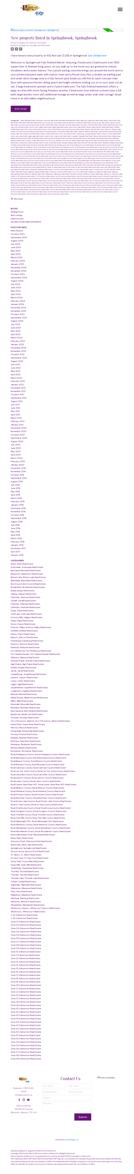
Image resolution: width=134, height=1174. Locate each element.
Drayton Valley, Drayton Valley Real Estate (99, 127)
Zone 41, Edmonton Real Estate (60, 189)
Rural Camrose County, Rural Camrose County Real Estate (38, 767)
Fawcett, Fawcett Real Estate (94, 129)
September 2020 (19, 438)
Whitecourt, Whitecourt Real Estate (28, 911)
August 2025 (17, 240)
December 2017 (18, 548)
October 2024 (18, 274)
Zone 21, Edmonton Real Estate (47, 185)
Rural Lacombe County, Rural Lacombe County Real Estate (88, 149)
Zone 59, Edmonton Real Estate (58, 194)
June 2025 (16, 247)
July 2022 (15, 364)
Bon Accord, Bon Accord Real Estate (54, 123)
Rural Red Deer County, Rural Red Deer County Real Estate (30, 156)
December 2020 (18, 428)
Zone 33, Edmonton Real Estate (107, 187)
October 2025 (18, 234)
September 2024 (19, 277)
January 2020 (17, 464)
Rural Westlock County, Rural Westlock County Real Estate (39, 824)
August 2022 (17, 361)
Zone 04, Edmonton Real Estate (26, 931)
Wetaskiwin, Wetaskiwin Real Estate (58, 174)
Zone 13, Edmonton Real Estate (99, 181)
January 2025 (17, 264)
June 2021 (15, 408)
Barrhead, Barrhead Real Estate (69, 120)
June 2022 (16, 367)
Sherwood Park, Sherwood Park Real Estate (68, 165)
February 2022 (18, 381)
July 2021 (15, 404)
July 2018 (15, 525)
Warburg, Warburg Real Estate (25, 898)
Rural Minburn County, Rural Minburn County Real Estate (37, 787)
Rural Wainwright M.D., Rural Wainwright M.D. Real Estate (81, 160)
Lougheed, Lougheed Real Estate (82, 136)
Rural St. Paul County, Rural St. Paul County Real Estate (37, 804)
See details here (97, 55)
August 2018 (17, 521)
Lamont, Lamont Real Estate (111, 134)
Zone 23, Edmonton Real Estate (90, 185)
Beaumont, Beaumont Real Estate (92, 120)
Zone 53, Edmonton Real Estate (36, 192)
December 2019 (18, 468)
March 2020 (17, 458)
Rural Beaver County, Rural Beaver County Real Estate (41, 147)
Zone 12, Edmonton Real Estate (78, 181)
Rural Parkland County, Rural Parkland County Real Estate (65, 154)
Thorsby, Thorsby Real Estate (83, 169)
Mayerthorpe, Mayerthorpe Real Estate (29, 697)
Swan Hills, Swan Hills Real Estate (26, 864)
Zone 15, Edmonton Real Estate (29, 183)
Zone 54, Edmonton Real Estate (58, 192)
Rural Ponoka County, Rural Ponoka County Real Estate (103, 154)
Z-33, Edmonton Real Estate (45, 176)
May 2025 (15, 250)
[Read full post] (67, 31)
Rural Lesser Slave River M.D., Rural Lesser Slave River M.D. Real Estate (92, 152)
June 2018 (15, 528)
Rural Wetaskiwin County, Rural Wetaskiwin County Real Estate (51, 163)
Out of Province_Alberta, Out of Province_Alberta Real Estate (65, 140)
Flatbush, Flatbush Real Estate (25, 647)
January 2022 (17, 384)
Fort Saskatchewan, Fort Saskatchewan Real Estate (61, 131)
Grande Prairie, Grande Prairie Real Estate (30, 660)
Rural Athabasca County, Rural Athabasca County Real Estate (73, 145)
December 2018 (18, 508)
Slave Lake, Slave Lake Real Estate (94, 165)
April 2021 (15, 414)
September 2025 (19, 237)
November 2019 (18, 471)
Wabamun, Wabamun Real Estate (100, 172)
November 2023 (18, 311)
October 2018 (17, 515)
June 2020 (16, 448)
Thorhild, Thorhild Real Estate (63, 169)
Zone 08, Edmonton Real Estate (103, 178)
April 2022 (16, 374)
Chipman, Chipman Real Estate (69, 125)
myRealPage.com (72, 1140)
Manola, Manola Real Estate (103, 136)
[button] (19, 1100)
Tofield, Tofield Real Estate (19, 172)
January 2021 (17, 424)
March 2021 (16, 418)
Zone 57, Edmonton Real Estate (26, 1052)
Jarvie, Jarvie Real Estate (67, 134)
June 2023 (16, 327)
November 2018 (18, 511)
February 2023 (18, 341)
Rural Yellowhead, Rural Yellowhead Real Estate (33, 834)
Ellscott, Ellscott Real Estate (51, 129)
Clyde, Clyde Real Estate (111, 125)
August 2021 (17, 401)
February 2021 (17, 421)
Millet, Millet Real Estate (35, 138)
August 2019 (17, 481)
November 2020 (18, 431)
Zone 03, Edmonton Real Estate (108, 176)
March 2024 (17, 297)
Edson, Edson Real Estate (33, 129)
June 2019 (15, 488)
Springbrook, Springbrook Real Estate (34, 45)
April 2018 (15, 535)
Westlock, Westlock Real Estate (35, 174)
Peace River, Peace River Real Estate (97, 140)
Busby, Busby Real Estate (100, 123)
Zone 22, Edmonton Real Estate (69, 185)
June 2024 (16, 287)
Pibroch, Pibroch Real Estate (24, 727)
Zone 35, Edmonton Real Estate (26, 1018)
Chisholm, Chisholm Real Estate (91, 125)
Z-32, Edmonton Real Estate (25, 176)
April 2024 (16, 294)
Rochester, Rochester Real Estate (41, 145)
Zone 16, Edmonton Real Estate (50, 183)
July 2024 (15, 284)
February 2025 (18, 260)
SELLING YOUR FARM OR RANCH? (26, 222)
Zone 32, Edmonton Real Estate (85, 187)
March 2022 (16, 378)
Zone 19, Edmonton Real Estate (25, 981)
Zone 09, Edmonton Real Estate (26, 948)
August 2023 (17, 321)
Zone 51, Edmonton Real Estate (25, 1035)
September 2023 (19, 317)
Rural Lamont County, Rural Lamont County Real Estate (37, 777)
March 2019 (16, 498)
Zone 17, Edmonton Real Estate (72, 183)
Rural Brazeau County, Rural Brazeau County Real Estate (78, 147)
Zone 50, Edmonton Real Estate (103, 189)
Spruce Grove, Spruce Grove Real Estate (32, 167)
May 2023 (15, 331)
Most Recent (17, 230)
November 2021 (18, 391)
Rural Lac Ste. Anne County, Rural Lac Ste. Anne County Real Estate (46, 149)
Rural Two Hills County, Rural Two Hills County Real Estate (43, 160)
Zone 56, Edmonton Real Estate (101, 192)
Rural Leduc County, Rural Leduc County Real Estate (51, 152)
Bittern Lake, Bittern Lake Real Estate (28, 577)
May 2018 (15, 531)
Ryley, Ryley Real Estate (46, 165)
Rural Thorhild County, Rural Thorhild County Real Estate (38, 814)
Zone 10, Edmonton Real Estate (36, 181)
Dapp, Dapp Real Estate (60, 127)
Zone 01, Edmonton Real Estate (65, 176)
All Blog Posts (17, 211)
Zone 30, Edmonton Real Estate (64, 187)
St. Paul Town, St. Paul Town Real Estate (79, 167)
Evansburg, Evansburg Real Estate (72, 129)
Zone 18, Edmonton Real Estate (93, 183)
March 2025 (16, 257)
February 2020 (18, 461)
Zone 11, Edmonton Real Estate (57, 181)
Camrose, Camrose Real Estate (29, 125)
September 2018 (18, 518)
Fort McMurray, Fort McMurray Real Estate (30, 131)
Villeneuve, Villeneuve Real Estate (61, 172)
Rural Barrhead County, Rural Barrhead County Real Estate (38, 757)
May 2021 (15, 411)
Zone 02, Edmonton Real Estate (86, 176)
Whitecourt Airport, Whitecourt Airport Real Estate (86, 174)
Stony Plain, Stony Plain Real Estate (104, 167)
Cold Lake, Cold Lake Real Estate (26, 614)
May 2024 (16, 291)
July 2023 (15, 324)
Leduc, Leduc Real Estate (19, 136)
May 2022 (15, 371)
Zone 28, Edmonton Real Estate (21, 187)
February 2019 (17, 501)
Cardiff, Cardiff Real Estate (49, 125)
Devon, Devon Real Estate (77, 127)
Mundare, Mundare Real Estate (76, 138)
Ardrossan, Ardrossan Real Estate (47, 120)
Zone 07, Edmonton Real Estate (82, 178)
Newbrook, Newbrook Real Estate (27, 714)
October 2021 (17, 394)
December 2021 (18, 387)
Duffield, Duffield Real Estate (24, 630)
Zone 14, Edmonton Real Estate (26, 965)
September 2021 (18, 398)
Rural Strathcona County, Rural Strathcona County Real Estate (36, 158)
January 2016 (17, 555)
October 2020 (18, 434)
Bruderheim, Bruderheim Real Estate (79, 123)
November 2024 (18, 271)
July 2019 (15, 485)
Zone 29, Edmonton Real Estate (42, 187)
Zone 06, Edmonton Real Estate (60, 178)
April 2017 (15, 551)
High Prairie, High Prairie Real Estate (28, 134)
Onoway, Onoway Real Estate (35, 140)
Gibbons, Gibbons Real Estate (88, 131)
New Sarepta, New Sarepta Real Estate (99, 138)
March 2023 (16, 337)
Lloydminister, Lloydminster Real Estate (57, 136)
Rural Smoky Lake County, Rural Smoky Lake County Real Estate (70, 156)
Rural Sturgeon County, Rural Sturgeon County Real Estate (76, 158)
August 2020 (17, 441)
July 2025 (15, 244)
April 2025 (16, 254)
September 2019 (19, 478)
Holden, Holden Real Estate (49, 134)
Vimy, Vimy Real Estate (80, 172)
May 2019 (15, 491)
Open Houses (17, 218)
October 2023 (17, 314)
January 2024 (17, 304)
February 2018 (17, 541)
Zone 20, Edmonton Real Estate (26, 185)
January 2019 (17, 505)
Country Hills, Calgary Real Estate (40, 127)
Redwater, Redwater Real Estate (113, 143)
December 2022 (18, 347)
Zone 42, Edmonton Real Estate (81, 189)
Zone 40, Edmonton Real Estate (39, 189)
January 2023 (17, 344)
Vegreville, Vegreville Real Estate (38, 172)
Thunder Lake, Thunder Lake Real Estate (107, 169)
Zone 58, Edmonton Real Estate (36, 194)
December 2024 (18, 267)
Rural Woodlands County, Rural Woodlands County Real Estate (93, 163)
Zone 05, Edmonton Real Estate (39, 178)
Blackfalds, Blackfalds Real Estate (30, 123)
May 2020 (16, 451)
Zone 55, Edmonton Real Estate (79, 192)
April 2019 (15, 494)
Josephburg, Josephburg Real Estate (88, 134)
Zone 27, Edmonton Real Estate (112, 185)
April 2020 (16, 454)
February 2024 (18, 301)
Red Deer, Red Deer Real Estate (92, 143)
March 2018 (16, 538)
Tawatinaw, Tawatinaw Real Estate (41, 169)
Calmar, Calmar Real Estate (23, 594)
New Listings (17, 215)
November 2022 (18, 351)
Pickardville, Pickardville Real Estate (31, 143)
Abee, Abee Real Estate (28, 120)
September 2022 (19, 357)
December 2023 (18, 307)
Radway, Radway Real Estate (71, 143)
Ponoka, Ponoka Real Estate (53, 143)
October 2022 (17, 354)
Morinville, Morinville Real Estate (54, 138)
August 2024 (17, 280)
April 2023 (16, 334)
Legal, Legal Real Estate (36, 136)
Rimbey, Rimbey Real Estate (21, 145)
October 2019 (17, 474)
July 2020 (15, 444)
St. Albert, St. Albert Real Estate (56, 167)
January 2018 (17, 545)
